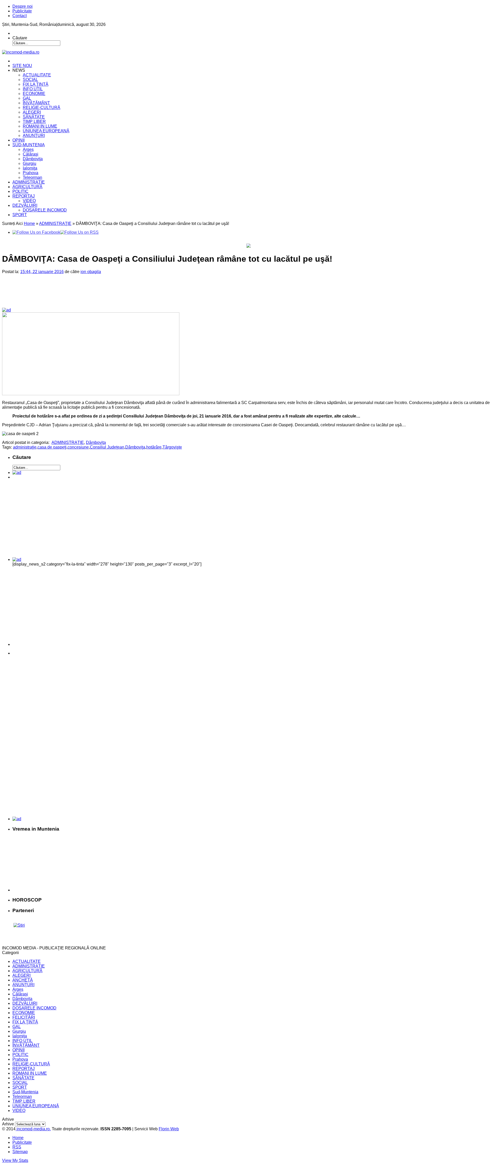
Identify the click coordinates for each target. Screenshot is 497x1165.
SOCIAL (30, 79)
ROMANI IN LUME (40, 126)
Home (29, 223)
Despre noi (22, 6)
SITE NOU (22, 65)
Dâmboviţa (33, 159)
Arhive (8, 1124)
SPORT (19, 215)
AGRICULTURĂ (27, 187)
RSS (16, 1147)
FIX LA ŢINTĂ (35, 84)
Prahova (30, 173)
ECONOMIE (34, 93)
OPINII (18, 140)
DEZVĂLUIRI (24, 205)
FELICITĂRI (23, 1017)
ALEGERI (32, 112)
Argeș (28, 149)
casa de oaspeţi (52, 447)
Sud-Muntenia (25, 1092)
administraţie (24, 447)
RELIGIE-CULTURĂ (41, 107)
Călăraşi (30, 154)
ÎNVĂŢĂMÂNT (36, 103)
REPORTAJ (23, 196)
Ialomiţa (30, 168)
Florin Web (169, 1129)
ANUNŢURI (34, 135)
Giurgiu (29, 163)
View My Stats (15, 1160)
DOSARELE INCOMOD (45, 210)
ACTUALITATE (37, 75)
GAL (27, 98)
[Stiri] (19, 925)
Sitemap (20, 1151)
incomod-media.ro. (33, 1129)
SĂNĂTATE (34, 117)
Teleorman (32, 177)
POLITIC (20, 191)
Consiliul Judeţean (107, 447)
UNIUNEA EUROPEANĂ (46, 131)
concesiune (78, 447)
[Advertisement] (90, 295)
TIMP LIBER (34, 121)
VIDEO (29, 201)
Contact (19, 15)
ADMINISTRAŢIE (28, 182)
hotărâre (154, 447)
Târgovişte (172, 447)
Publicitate (22, 11)
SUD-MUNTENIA (28, 145)
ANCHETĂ (22, 980)
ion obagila (91, 271)
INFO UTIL (33, 89)
